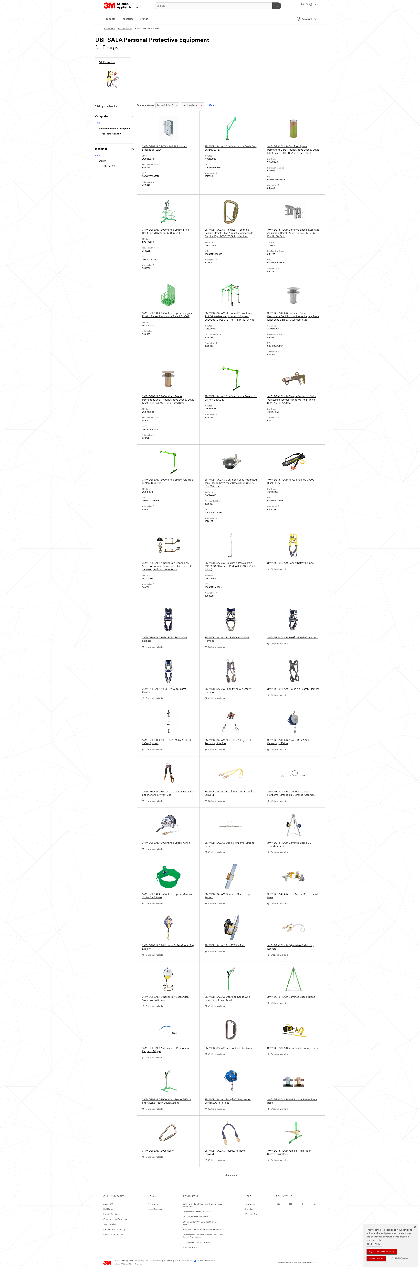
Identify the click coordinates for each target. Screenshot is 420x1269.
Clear (212, 105)
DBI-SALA (165, 105)
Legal (117, 1261)
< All (97, 123)
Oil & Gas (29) (109, 166)
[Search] (276, 5)
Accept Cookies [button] (376, 1259)
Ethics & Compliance (113, 1235)
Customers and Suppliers (115, 1219)
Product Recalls (190, 1248)
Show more (231, 1175)
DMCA (148, 1261)
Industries (127, 19)
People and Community (114, 1229)
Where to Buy (251, 1214)
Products (110, 19)
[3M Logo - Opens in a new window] (122, 5)
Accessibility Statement (162, 1261)
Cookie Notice (374, 1244)
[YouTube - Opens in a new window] (290, 1204)
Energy (190, 105)
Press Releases (155, 1209)
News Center (154, 1204)
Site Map (249, 1209)
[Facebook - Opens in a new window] (302, 1204)
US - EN (305, 4)
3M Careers (109, 1209)
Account (307, 19)
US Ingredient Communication (196, 1242)
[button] (398, 1258)
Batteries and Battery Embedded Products (202, 1230)
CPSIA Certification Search (195, 1217)
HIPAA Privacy (136, 1261)
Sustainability (109, 1224)
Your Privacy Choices (183, 1261)
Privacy (125, 1261)
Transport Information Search (196, 1212)
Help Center (250, 1204)
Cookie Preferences (206, 1261)
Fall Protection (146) (112, 134)
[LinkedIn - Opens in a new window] (278, 1204)
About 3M (108, 1204)
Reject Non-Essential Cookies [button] (381, 1252)
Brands (144, 19)
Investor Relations (111, 1214)
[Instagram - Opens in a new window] (314, 1204)
